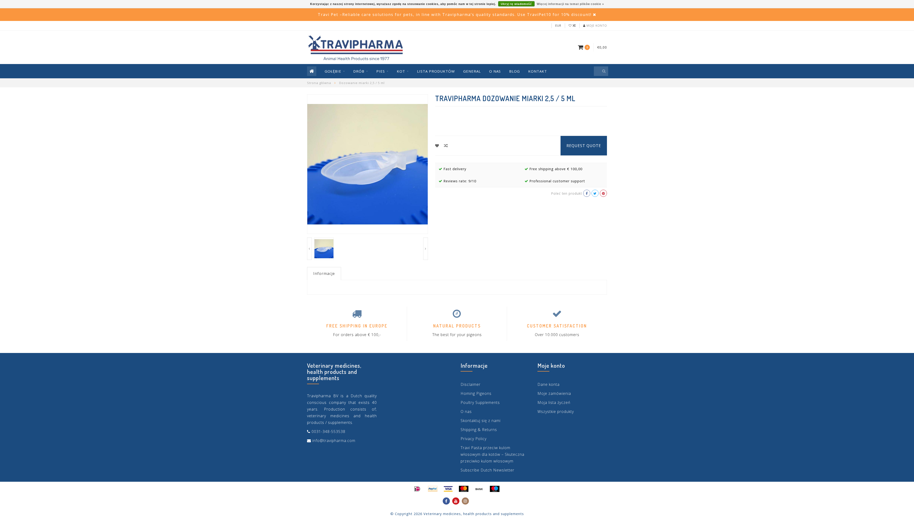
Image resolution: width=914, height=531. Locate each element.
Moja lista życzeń (553, 402)
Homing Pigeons (476, 393)
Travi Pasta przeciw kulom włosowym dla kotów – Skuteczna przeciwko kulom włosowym (492, 454)
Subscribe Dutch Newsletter (487, 470)
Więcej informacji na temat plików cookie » (570, 4)
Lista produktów (436, 71)
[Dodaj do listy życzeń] (437, 145)
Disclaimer (471, 384)
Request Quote (583, 145)
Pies (380, 71)
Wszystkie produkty (555, 411)
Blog (514, 71)
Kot (401, 71)
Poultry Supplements (480, 402)
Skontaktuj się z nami (481, 420)
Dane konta (548, 384)
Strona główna (319, 83)
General (472, 71)
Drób (358, 71)
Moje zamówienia (554, 393)
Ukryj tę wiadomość (516, 4)
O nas (495, 71)
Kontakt (537, 71)
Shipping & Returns (479, 429)
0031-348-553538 (328, 431)
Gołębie (333, 71)
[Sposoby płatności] (417, 488)
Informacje (324, 273)
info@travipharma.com (333, 440)
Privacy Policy (474, 438)
